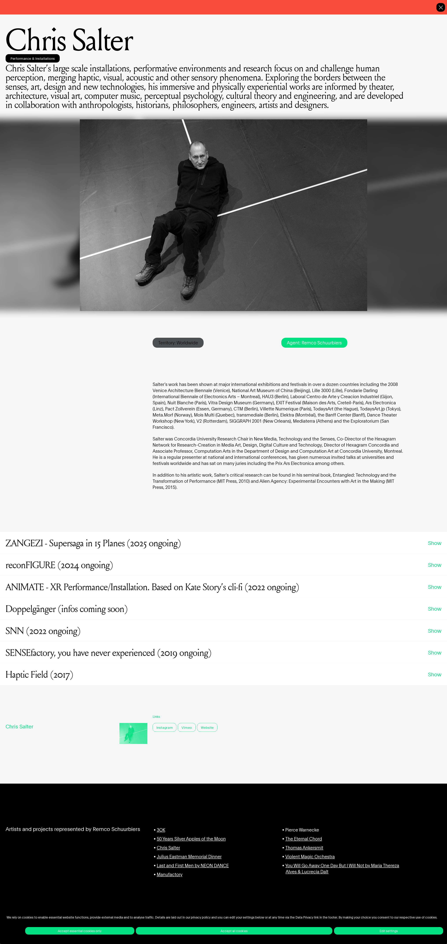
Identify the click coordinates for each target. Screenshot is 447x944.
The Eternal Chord (303, 838)
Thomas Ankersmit (304, 847)
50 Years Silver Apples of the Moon (191, 838)
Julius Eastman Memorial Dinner (189, 856)
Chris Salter (168, 847)
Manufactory (169, 874)
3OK (161, 829)
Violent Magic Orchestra (310, 856)
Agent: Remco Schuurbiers (314, 342)
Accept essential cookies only (79, 931)
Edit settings (388, 931)
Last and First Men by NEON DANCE (193, 865)
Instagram (164, 727)
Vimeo (186, 727)
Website (207, 727)
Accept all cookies (234, 931)
